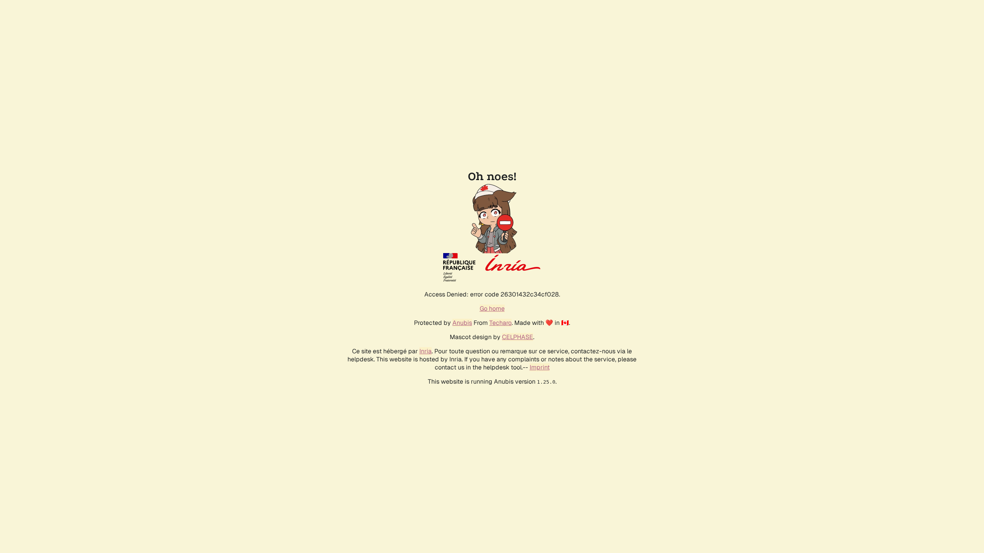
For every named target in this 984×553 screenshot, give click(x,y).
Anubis (462, 323)
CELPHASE (517, 337)
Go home (492, 309)
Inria (425, 351)
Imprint (540, 367)
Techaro (500, 323)
